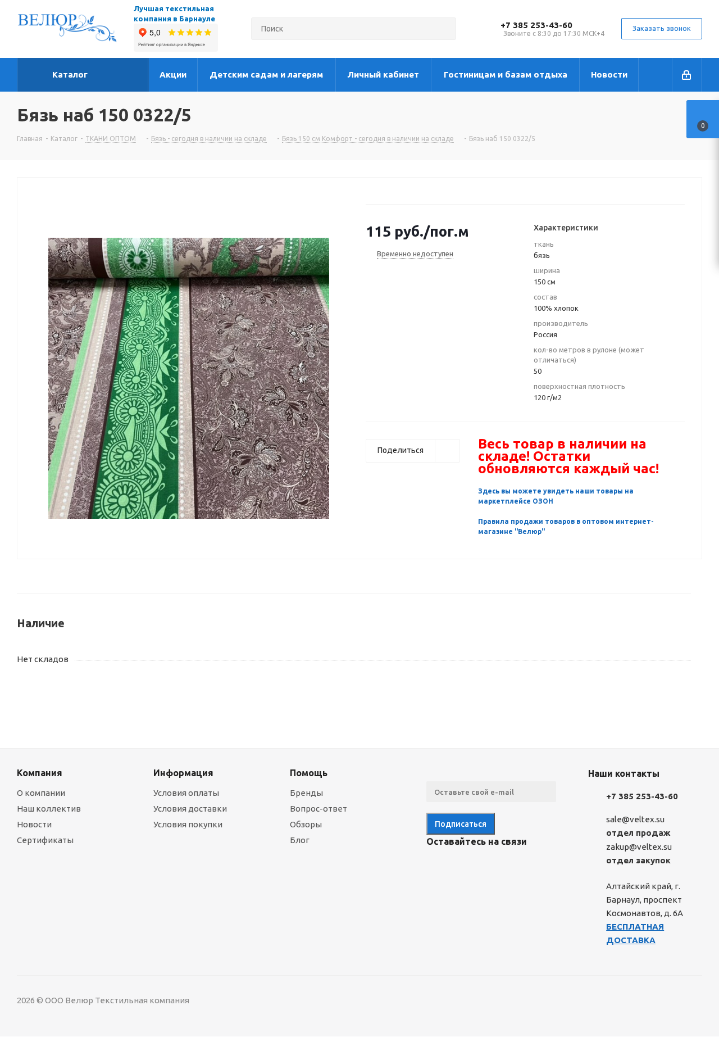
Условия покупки (187, 824)
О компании (41, 793)
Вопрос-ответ (318, 808)
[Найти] (442, 28)
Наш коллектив (49, 808)
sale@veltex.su (635, 819)
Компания (39, 773)
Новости (34, 824)
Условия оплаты (186, 793)
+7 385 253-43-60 (536, 25)
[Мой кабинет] (687, 75)
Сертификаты (45, 840)
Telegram (465, 868)
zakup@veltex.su (639, 847)
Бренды (306, 793)
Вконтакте (437, 868)
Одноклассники (494, 868)
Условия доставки (190, 808)
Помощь (308, 773)
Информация (183, 773)
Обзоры (306, 824)
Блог (300, 840)
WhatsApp (522, 868)
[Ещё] (655, 75)
